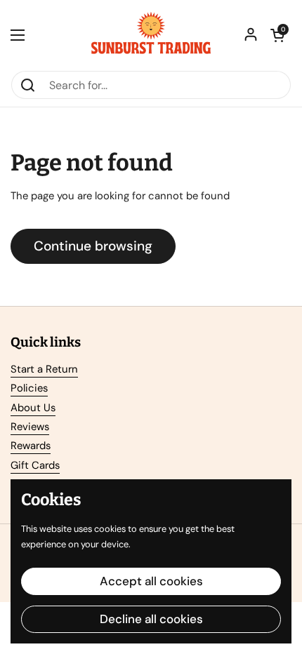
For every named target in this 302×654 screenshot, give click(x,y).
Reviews (30, 427)
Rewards (31, 446)
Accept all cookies (151, 581)
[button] (277, 35)
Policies (29, 388)
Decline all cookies (151, 619)
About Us (33, 408)
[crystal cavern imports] (151, 35)
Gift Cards (35, 465)
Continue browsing (93, 246)
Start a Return (44, 369)
